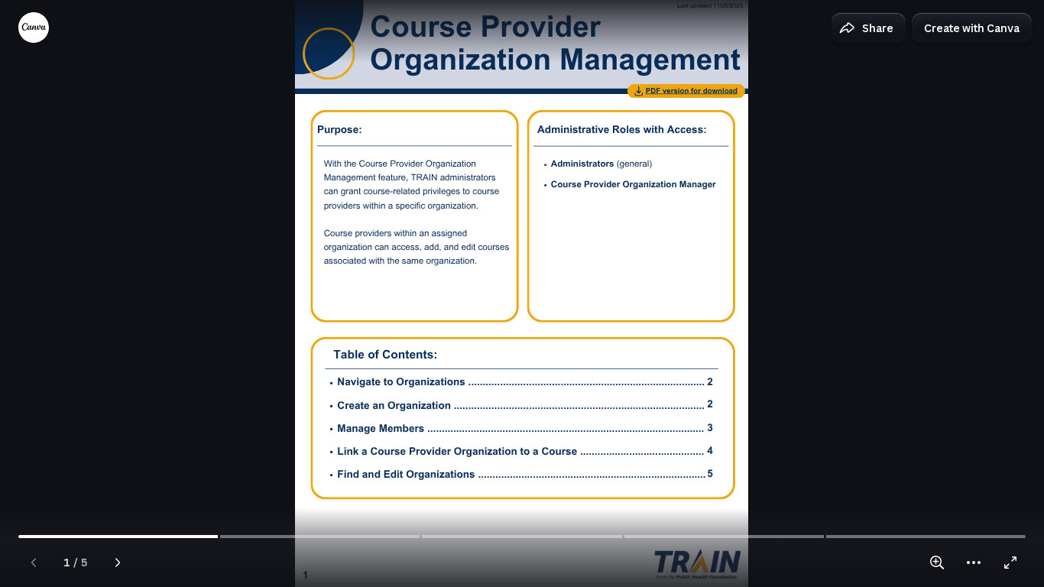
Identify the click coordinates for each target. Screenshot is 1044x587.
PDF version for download (692, 91)
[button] (869, 28)
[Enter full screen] (1010, 562)
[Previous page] (33, 562)
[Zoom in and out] (937, 562)
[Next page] (117, 562)
